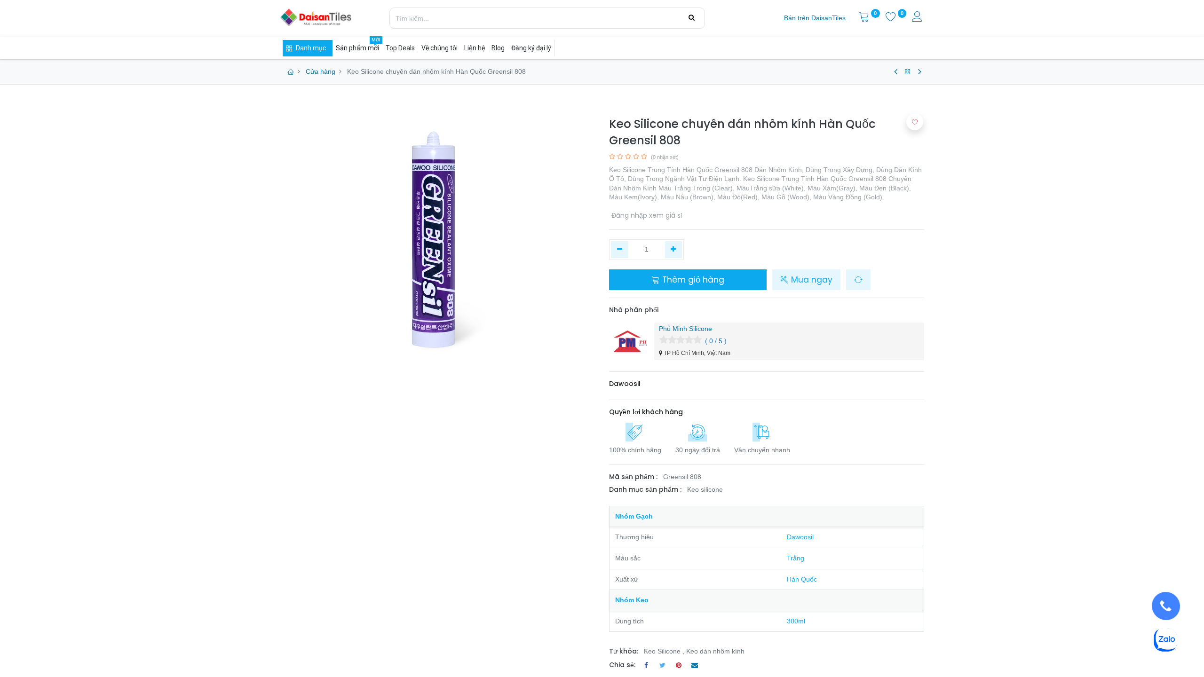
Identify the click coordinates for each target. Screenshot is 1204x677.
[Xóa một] (619, 249)
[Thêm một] (673, 249)
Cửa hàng (320, 71)
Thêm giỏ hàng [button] (692, 279)
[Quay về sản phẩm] (907, 72)
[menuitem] (814, 18)
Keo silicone (705, 489)
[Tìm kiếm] (691, 17)
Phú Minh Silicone (685, 328)
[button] (858, 279)
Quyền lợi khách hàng (646, 412)
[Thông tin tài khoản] (918, 18)
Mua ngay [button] (810, 279)
